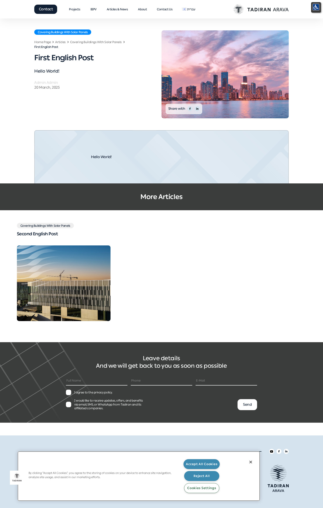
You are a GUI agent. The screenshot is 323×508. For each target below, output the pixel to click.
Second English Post (37, 233)
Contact (46, 9)
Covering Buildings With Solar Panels (63, 32)
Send (247, 404)
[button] (17, 478)
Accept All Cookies (201, 464)
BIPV (94, 9)
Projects (74, 9)
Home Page (42, 42)
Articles (60, 42)
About (142, 9)
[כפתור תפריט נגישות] (316, 7)
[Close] (251, 462)
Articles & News (117, 9)
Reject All (202, 476)
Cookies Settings (201, 488)
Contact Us (164, 9)
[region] (139, 476)
